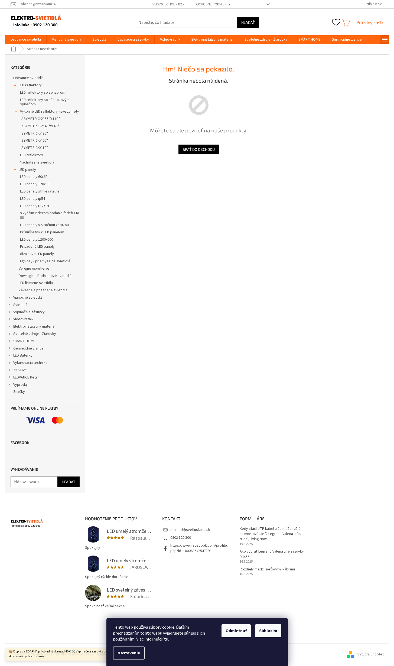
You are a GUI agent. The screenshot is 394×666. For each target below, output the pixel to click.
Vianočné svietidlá (28, 297)
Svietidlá (20, 305)
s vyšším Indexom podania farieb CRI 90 (49, 215)
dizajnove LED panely (37, 254)
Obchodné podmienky (212, 4)
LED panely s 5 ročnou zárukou (44, 225)
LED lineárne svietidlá (36, 283)
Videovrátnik (23, 319)
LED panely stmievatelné (40, 191)
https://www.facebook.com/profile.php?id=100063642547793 (199, 548)
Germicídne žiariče (28, 348)
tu (166, 639)
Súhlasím (268, 631)
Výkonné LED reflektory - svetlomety (49, 111)
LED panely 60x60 (33, 176)
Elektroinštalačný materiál (34, 326)
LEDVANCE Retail (26, 377)
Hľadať (248, 22)
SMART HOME (24, 341)
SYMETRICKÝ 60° (34, 140)
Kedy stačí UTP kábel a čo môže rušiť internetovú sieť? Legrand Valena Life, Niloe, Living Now (270, 534)
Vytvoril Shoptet (370, 654)
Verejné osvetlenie (34, 268)
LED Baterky (22, 355)
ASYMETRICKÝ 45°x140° (40, 126)
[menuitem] (25, 39)
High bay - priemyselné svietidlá (44, 261)
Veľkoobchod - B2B (168, 4)
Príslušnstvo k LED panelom (42, 232)
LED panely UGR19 (34, 206)
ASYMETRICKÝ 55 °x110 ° (41, 119)
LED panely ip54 (32, 198)
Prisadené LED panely (37, 246)
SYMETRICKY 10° (34, 148)
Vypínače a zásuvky (29, 312)
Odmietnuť (236, 631)
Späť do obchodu (199, 149)
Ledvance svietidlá (28, 78)
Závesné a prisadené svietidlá (43, 290)
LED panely (27, 169)
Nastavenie (129, 653)
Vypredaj (20, 384)
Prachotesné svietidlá (36, 162)
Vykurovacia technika (30, 362)
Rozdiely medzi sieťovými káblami (267, 569)
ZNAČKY (19, 370)
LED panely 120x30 (34, 184)
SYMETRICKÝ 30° (34, 133)
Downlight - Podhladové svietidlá (45, 276)
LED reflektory (30, 85)
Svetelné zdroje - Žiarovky (34, 334)
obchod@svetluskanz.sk (190, 530)
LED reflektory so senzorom (42, 92)
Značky (19, 391)
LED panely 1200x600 (36, 239)
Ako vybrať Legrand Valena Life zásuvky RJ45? (272, 554)
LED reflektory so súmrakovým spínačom (45, 102)
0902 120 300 (180, 537)
